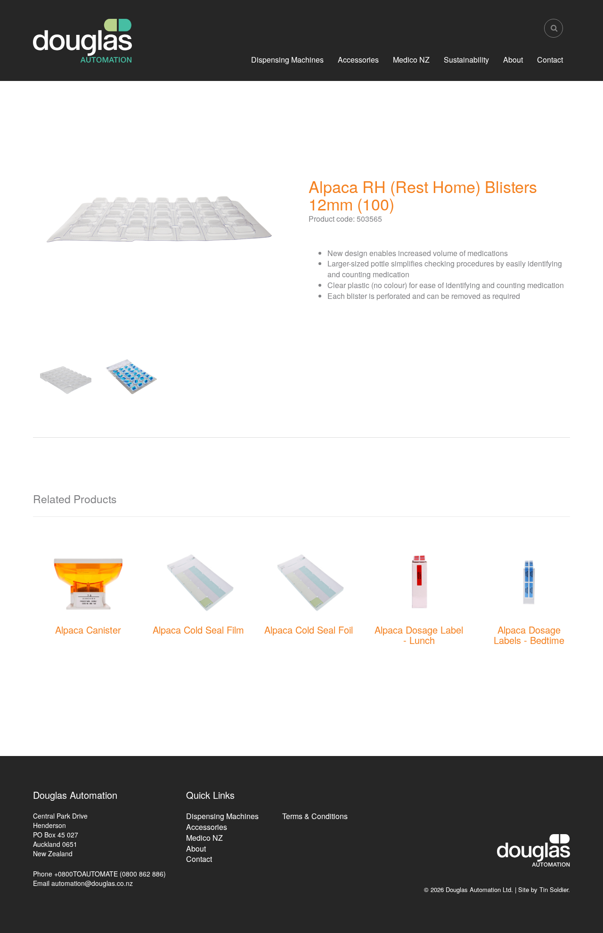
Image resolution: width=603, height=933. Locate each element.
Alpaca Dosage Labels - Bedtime (529, 635)
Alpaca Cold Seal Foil (308, 629)
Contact (550, 59)
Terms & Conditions (315, 816)
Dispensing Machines (287, 59)
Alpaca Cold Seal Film (198, 629)
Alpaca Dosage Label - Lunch (419, 635)
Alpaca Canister (88, 629)
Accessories (358, 59)
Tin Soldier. (554, 889)
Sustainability (466, 59)
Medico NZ (411, 59)
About (513, 59)
